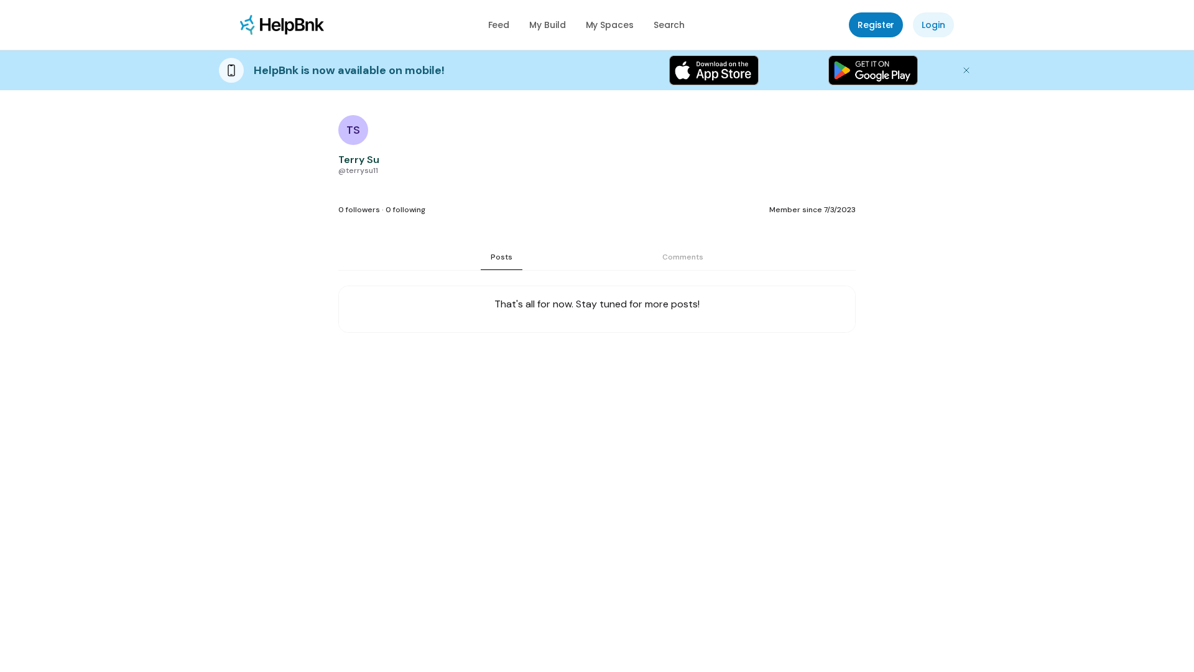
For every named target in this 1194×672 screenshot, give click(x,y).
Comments (682, 257)
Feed (499, 25)
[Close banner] (966, 70)
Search (669, 25)
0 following (405, 210)
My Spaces (610, 25)
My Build (547, 25)
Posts (501, 257)
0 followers (359, 210)
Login (933, 25)
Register (876, 25)
